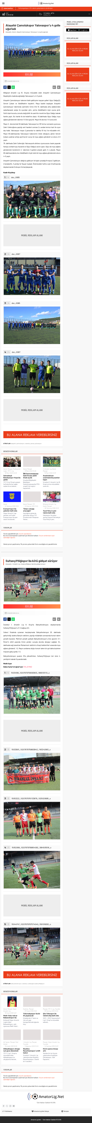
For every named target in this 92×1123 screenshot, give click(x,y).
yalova (32, 443)
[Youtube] (13, 1106)
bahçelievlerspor (16, 983)
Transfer (57, 1009)
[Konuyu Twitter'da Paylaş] (9, 87)
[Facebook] (3, 1106)
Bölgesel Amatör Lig (49, 504)
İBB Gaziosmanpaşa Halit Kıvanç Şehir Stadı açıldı (30, 476)
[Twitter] (7, 1106)
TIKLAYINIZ (27, 667)
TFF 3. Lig (11, 471)
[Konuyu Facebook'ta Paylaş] (5, 87)
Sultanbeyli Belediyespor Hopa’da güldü (11, 478)
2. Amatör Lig (47, 469)
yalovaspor (38, 443)
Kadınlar (25, 1009)
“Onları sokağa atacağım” (28, 510)
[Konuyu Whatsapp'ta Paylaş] (13, 87)
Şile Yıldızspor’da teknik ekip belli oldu (51, 1015)
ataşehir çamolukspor (17, 443)
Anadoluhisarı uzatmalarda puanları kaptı (51, 478)
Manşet (10, 469)
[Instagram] (10, 1106)
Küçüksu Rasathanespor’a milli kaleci (31, 1051)
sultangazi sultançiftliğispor (36, 983)
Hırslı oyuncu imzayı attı (50, 1050)
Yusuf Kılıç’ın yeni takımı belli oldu (49, 512)
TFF (34, 504)
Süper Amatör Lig (53, 1042)
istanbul (27, 443)
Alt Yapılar (6, 1042)
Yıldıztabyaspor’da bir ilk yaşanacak (31, 1015)
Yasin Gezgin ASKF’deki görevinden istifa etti (33, 8)
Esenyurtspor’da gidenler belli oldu (10, 510)
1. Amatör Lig (16, 564)
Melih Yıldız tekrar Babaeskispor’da (10, 1017)
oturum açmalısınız (25, 534)
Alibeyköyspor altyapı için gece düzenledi (11, 1050)
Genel (14, 32)
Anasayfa (8, 32)
